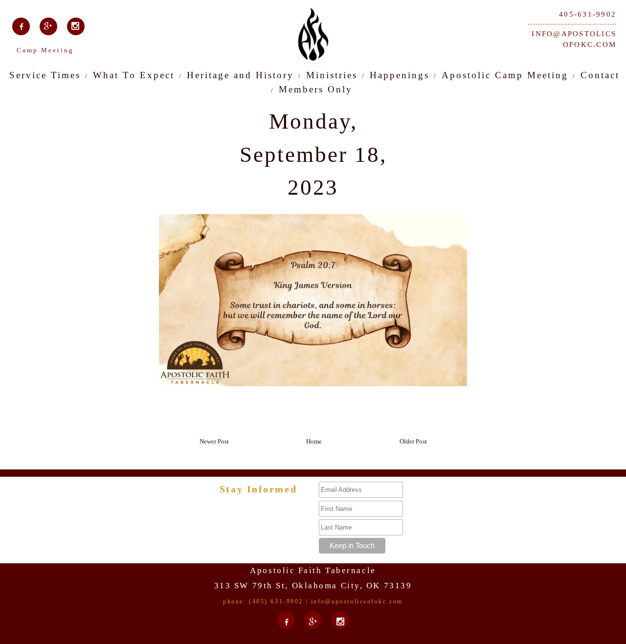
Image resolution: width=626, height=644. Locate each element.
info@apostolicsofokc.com (574, 39)
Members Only (316, 89)
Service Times (45, 75)
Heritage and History (240, 75)
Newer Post (214, 441)
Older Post (413, 441)
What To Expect (134, 75)
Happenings (399, 75)
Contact (600, 75)
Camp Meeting (45, 50)
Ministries (332, 75)
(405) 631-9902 (276, 601)
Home (314, 441)
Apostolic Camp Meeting (505, 75)
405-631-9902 (587, 14)
